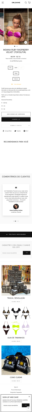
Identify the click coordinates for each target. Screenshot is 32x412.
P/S (10, 67)
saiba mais (16, 301)
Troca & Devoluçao (16, 390)
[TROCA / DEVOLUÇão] (16, 280)
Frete (14, 58)
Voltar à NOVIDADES (17, 234)
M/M (16, 67)
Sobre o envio (16, 125)
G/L (21, 67)
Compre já (16, 119)
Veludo (16, 79)
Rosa (16, 73)
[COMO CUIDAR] (16, 360)
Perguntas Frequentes (16, 392)
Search (16, 387)
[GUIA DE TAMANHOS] (16, 320)
